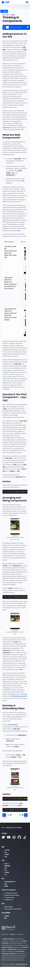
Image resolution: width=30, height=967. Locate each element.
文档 (3, 15)
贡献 (6, 884)
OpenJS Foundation (8, 939)
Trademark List (9, 899)
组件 (6, 868)
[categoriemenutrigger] (4, 11)
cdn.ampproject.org (21, 964)
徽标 (6, 918)
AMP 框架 (7, 850)
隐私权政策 (12, 934)
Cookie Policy (20, 934)
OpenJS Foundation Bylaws (12, 895)
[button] (27, 2)
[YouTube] (8, 837)
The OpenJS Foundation (11, 893)
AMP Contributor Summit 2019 (13, 909)
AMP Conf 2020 (8, 906)
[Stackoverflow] (24, 837)
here (19, 230)
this (18, 717)
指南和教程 (7, 866)
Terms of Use (5, 934)
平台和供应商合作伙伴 (10, 881)
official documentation (19, 696)
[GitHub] (19, 837)
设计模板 (7, 872)
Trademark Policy (9, 897)
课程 (7, 15)
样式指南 (7, 916)
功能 (6, 856)
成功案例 (7, 854)
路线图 (6, 886)
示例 (6, 870)
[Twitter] (3, 837)
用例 (6, 852)
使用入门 (7, 863)
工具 (6, 874)
